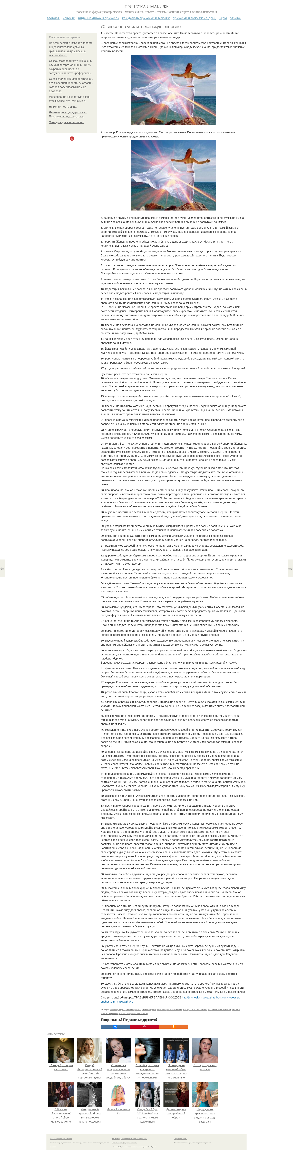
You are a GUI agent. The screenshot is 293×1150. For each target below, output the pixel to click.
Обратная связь (180, 1138)
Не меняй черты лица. (63, 106)
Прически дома (149, 1009)
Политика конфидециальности (124, 1143)
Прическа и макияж (146, 6)
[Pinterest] (144, 1027)
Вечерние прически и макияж (169, 1009)
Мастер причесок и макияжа (195, 1009)
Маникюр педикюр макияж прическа (125, 1009)
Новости (69, 17)
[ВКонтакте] (115, 1027)
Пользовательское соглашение (134, 1138)
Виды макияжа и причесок (98, 17)
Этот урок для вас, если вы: (66, 122)
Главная (53, 17)
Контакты (116, 1138)
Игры (223, 17)
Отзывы (235, 17)
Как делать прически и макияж (146, 17)
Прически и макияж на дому (194, 17)
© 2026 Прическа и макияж (61, 1138)
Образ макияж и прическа (219, 1009)
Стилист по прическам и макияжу (133, 1013)
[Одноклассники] (173, 1027)
